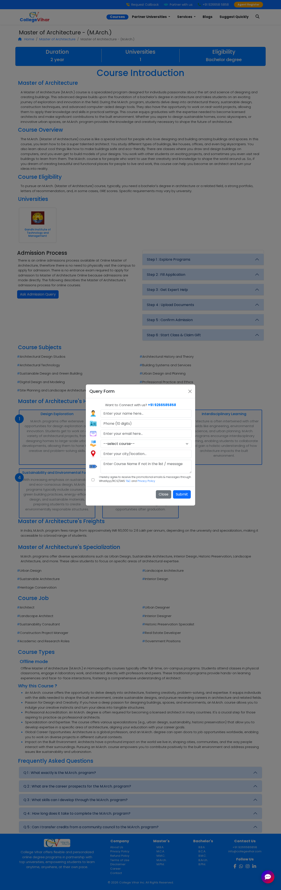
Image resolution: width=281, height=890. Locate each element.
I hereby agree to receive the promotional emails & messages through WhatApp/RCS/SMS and (145, 479)
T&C (128, 481)
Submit (182, 494)
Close (163, 494)
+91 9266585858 (162, 405)
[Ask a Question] (267, 876)
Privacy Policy (146, 481)
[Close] (190, 391)
